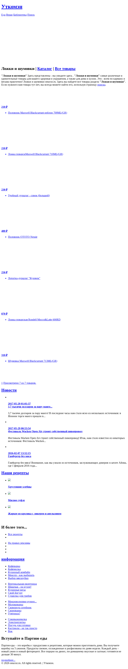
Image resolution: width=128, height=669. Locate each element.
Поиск (31, 14)
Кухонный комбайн (19, 572)
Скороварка (14, 610)
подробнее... (8, 660)
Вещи (9, 14)
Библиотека (20, 14)
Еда (3, 14)
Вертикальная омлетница (22, 583)
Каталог (44, 68)
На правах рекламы (19, 543)
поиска (101, 84)
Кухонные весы (17, 589)
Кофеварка (14, 566)
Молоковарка (15, 604)
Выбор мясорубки (18, 578)
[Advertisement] (64, 39)
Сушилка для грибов (20, 595)
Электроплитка (17, 622)
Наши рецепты (15, 473)
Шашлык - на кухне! (19, 586)
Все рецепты (15, 534)
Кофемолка (14, 569)
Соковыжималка (17, 619)
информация (12, 559)
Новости (9, 390)
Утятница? (14, 613)
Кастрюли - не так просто (22, 628)
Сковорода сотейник (20, 607)
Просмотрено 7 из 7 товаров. (19, 383)
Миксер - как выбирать (21, 575)
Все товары (65, 68)
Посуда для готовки (19, 625)
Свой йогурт (15, 592)
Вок (10, 631)
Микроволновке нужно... (22, 601)
